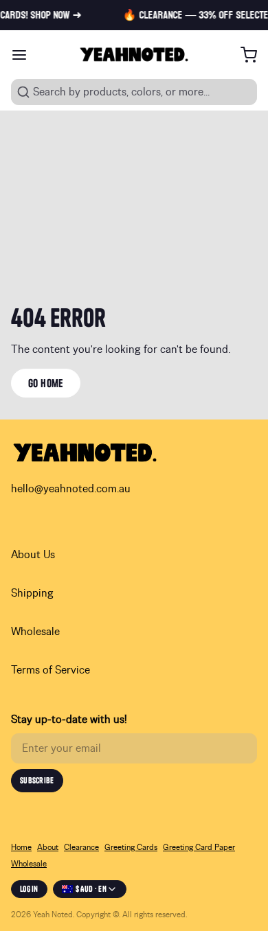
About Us (33, 554)
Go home (45, 383)
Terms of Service (50, 670)
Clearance (81, 847)
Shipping (32, 593)
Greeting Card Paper (199, 847)
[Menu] (24, 55)
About (47, 847)
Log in (29, 889)
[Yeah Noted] (133, 54)
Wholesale (35, 631)
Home (21, 847)
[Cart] (243, 55)
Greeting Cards (130, 847)
